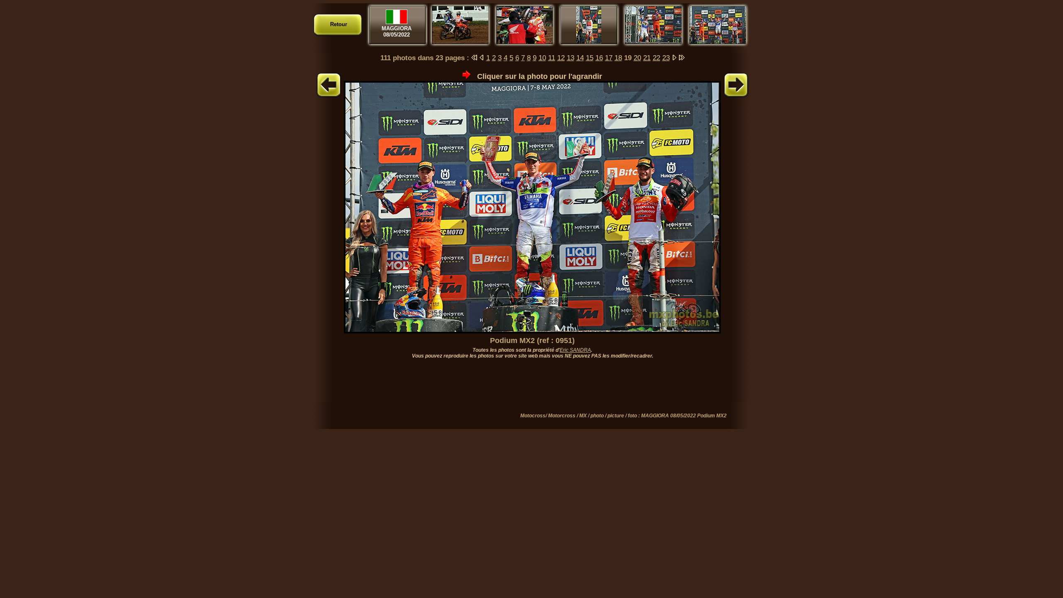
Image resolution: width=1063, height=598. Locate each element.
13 (570, 58)
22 (656, 58)
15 (589, 58)
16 (599, 58)
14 (580, 58)
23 (666, 58)
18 (618, 58)
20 (637, 58)
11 (551, 58)
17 (608, 58)
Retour (338, 24)
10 (542, 58)
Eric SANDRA (575, 350)
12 (561, 58)
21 (647, 58)
